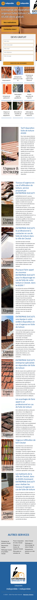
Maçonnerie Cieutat (4, 546)
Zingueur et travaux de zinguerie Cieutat (18, 547)
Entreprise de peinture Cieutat (5, 542)
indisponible (9, 3)
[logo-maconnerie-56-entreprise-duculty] (18, 574)
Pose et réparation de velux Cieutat (18, 541)
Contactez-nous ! (10, 29)
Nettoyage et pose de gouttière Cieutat (6, 551)
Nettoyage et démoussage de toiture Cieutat (29, 545)
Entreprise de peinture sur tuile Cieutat (30, 551)
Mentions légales (28, 594)
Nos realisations (10, 22)
